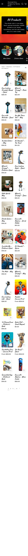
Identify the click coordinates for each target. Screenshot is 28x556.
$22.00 (17, 94)
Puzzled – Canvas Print (19, 298)
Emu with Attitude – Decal (7, 116)
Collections (9, 66)
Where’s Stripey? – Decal (20, 194)
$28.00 (4, 94)
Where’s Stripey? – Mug (20, 273)
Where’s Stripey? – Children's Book (7, 168)
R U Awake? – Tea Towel (19, 142)
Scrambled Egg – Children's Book (7, 377)
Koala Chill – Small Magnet (20, 323)
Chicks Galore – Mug (7, 220)
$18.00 (17, 120)
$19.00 (4, 120)
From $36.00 (19, 354)
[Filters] (26, 67)
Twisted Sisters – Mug (7, 142)
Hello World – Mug (6, 194)
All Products (5, 68)
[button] (22, 4)
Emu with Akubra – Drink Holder (20, 221)
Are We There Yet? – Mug (19, 116)
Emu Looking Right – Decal (19, 167)
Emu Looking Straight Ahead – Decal (7, 90)
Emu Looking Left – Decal (6, 298)
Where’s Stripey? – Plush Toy (20, 90)
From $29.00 (19, 301)
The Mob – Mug (7, 272)
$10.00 (17, 225)
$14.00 (17, 145)
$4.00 (17, 326)
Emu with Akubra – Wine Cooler (20, 377)
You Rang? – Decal (19, 351)
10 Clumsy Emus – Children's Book (7, 324)
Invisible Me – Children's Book (7, 247)
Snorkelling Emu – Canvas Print (7, 351)
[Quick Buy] (23, 292)
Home (3, 66)
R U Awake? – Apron (19, 247)
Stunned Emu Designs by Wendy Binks (14, 4)
